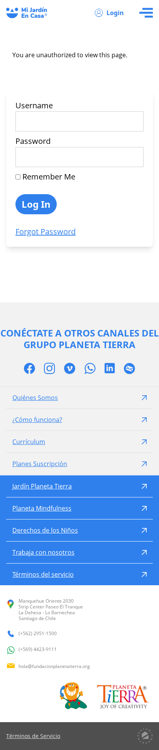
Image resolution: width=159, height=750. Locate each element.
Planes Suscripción (39, 464)
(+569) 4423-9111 (38, 649)
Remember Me (47, 176)
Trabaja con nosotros (43, 552)
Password (33, 141)
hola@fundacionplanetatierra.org (54, 666)
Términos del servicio (43, 574)
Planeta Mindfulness (41, 508)
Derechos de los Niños (45, 530)
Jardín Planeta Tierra (42, 486)
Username (34, 105)
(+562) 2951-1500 (38, 633)
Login (115, 13)
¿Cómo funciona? (37, 419)
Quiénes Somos (35, 397)
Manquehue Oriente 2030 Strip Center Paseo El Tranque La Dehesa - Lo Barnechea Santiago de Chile (51, 609)
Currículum (28, 441)
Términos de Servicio (33, 736)
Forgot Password (45, 231)
